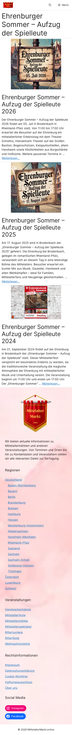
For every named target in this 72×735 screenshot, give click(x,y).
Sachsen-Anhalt (18, 560)
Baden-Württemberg (22, 485)
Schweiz (10, 588)
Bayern (12, 491)
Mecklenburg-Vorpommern (26, 525)
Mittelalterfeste (15, 615)
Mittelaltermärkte (16, 621)
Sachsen (13, 554)
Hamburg (14, 514)
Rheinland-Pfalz (18, 542)
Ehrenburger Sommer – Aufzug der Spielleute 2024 (33, 333)
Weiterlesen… (11, 158)
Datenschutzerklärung (19, 670)
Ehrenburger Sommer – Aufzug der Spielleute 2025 (33, 227)
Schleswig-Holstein (21, 565)
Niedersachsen (18, 531)
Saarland (14, 548)
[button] (50, 5)
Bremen (13, 508)
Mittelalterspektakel (18, 626)
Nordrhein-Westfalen (22, 537)
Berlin (11, 497)
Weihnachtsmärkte (17, 643)
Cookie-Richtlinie (16, 676)
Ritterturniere (14, 632)
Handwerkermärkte (18, 609)
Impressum (12, 665)
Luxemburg (12, 582)
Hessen (13, 519)
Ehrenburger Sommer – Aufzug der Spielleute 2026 (33, 104)
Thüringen (14, 571)
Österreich (12, 577)
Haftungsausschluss (18, 682)
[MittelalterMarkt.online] (8, 5)
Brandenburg (16, 502)
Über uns (11, 688)
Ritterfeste (12, 638)
